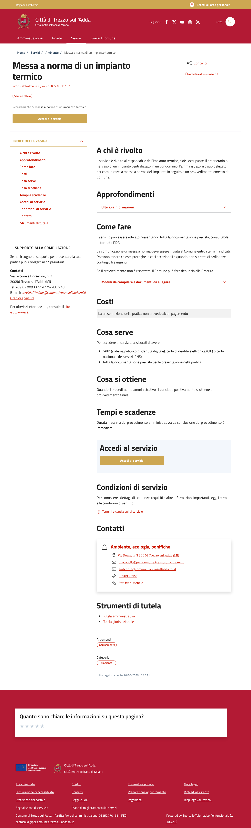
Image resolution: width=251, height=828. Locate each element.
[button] (210, 4)
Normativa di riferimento (201, 73)
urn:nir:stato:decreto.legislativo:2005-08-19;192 (41, 86)
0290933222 (128, 576)
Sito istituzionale (131, 583)
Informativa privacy (141, 784)
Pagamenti (135, 799)
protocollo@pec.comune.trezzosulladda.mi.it (151, 562)
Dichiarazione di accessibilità (35, 792)
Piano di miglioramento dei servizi (94, 807)
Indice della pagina (30, 141)
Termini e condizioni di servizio (122, 511)
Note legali (191, 784)
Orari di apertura (22, 298)
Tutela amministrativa (119, 616)
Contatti (77, 792)
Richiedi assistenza (196, 792)
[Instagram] (188, 21)
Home (21, 52)
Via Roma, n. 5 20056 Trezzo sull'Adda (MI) (148, 555)
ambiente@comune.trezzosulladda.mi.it (147, 569)
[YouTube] (181, 21)
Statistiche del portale (30, 799)
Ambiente (52, 52)
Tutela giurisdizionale (118, 621)
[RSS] (196, 21)
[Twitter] (173, 21)
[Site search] (230, 21)
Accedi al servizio (50, 118)
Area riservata (25, 784)
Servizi (35, 52)
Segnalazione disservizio (32, 807)
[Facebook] (165, 21)
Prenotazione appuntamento (147, 792)
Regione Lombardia (27, 5)
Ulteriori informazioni (117, 207)
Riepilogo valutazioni (198, 799)
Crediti (76, 784)
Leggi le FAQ (80, 799)
